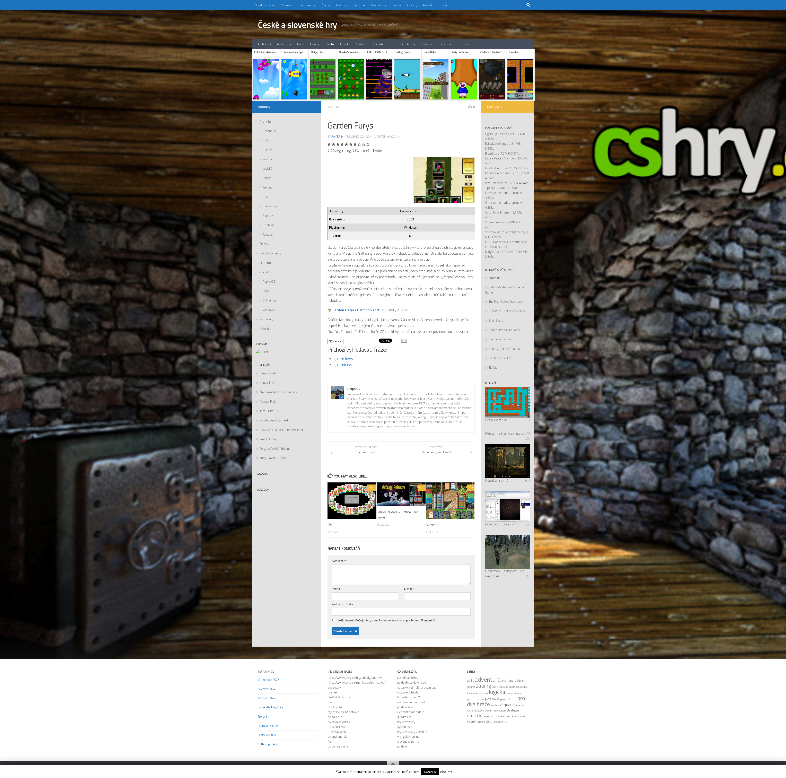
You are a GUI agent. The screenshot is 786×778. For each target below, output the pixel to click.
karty (469, 693)
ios (518, 686)
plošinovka (492, 698)
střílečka (475, 715)
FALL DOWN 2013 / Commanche (506, 241)
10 (373, 487)
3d (472, 680)
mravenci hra (336, 726)
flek (330, 702)
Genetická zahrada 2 (410, 712)
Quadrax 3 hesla (407, 692)
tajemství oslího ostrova (343, 712)
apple (521, 680)
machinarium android (411, 702)
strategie (512, 710)
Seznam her (308, 5)
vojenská (481, 721)
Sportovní (427, 44)
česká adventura (500, 721)
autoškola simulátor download (416, 687)
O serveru (287, 5)
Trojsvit (262, 716)
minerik (509, 693)
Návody (341, 5)
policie (514, 699)
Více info (446, 771)
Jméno (337, 588)
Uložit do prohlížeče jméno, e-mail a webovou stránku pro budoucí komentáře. (387, 620)
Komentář (339, 561)
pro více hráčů (496, 705)
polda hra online (338, 746)
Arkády (314, 44)
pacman (517, 693)
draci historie (498, 687)
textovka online (518, 716)
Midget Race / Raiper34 (500, 251)
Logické (345, 44)
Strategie (446, 44)
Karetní (329, 44)
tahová (499, 716)
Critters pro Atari (268, 744)
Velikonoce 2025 (268, 679)
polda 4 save (405, 707)
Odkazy (412, 5)
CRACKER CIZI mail (339, 697)
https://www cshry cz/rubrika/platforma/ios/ (357, 682)
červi (489, 721)
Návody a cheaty (270, 253)
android (514, 680)
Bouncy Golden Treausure (501, 173)
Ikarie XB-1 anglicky (270, 707)
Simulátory (407, 44)
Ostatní (361, 44)
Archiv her (264, 44)
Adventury (284, 44)
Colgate (264, 448)
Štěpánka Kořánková (273, 392)
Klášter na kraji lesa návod (504, 433)
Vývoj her (358, 5)
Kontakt (443, 5)
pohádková (505, 699)
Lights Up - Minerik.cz (499, 133)
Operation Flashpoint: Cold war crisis (504, 573)
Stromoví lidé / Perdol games (503, 232)
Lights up (494, 278)
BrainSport (492, 153)
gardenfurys (343, 364)
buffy (263, 458)
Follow (338, 341)
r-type (521, 705)
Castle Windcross (496, 168)
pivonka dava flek (339, 721)
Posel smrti (493, 480)
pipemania (479, 699)
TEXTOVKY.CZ (266, 671)
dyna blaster (405, 726)
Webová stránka (342, 604)
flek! (330, 741)
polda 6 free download (411, 682)
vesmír (472, 721)
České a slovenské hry (297, 24)
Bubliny (292, 392)
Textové (463, 44)
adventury (334, 687)
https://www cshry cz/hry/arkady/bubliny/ (355, 677)
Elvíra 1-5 (273, 411)
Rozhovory (378, 5)
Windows (269, 309)
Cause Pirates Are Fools (288, 429)
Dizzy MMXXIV (267, 735)
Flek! (331, 524)
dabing (483, 685)
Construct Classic (498, 524)
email (263, 439)
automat (471, 687)
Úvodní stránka (265, 5)
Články (326, 5)
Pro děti (377, 44)
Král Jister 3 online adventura (507, 311)
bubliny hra (335, 707)
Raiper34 (337, 136)
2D (468, 680)
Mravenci (432, 524)
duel (506, 687)
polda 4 (402, 746)
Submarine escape (497, 222)
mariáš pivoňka (337, 731)
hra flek (332, 692)
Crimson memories (497, 192)
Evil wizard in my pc (497, 143)
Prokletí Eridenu (280, 448)
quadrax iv (404, 717)
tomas (264, 373)
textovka (506, 716)
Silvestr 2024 (266, 689)
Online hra (269, 300)
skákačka (478, 710)
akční (504, 680)
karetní (523, 687)
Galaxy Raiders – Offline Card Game (397, 514)
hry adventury (406, 721)
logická (497, 692)
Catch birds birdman (498, 212)
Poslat (427, 5)
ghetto (512, 687)
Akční (300, 44)
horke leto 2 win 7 (408, 697)
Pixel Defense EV (496, 183)
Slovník (396, 5)
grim (262, 411)
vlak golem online (408, 736)
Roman (264, 401)
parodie (470, 699)
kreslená (484, 693)
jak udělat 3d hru (408, 677)
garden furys (343, 358)
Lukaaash (266, 429)
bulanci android (337, 736)
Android (268, 272)
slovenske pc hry (408, 741)
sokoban (488, 710)
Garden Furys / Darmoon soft (356, 310)
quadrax (511, 704)
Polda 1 (274, 373)
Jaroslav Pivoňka (270, 420)
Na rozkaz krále (268, 725)
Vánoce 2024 (266, 698)
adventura (488, 679)
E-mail (409, 588)
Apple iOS (269, 281)
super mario (489, 716)
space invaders (499, 710)
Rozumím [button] (430, 772)
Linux (266, 291)
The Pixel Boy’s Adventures (506, 301)
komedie (476, 693)
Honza (264, 382)
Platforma (266, 262)
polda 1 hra (335, 717)
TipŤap (489, 187)
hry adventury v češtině (412, 731)
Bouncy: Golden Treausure (505, 348)
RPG (391, 44)
